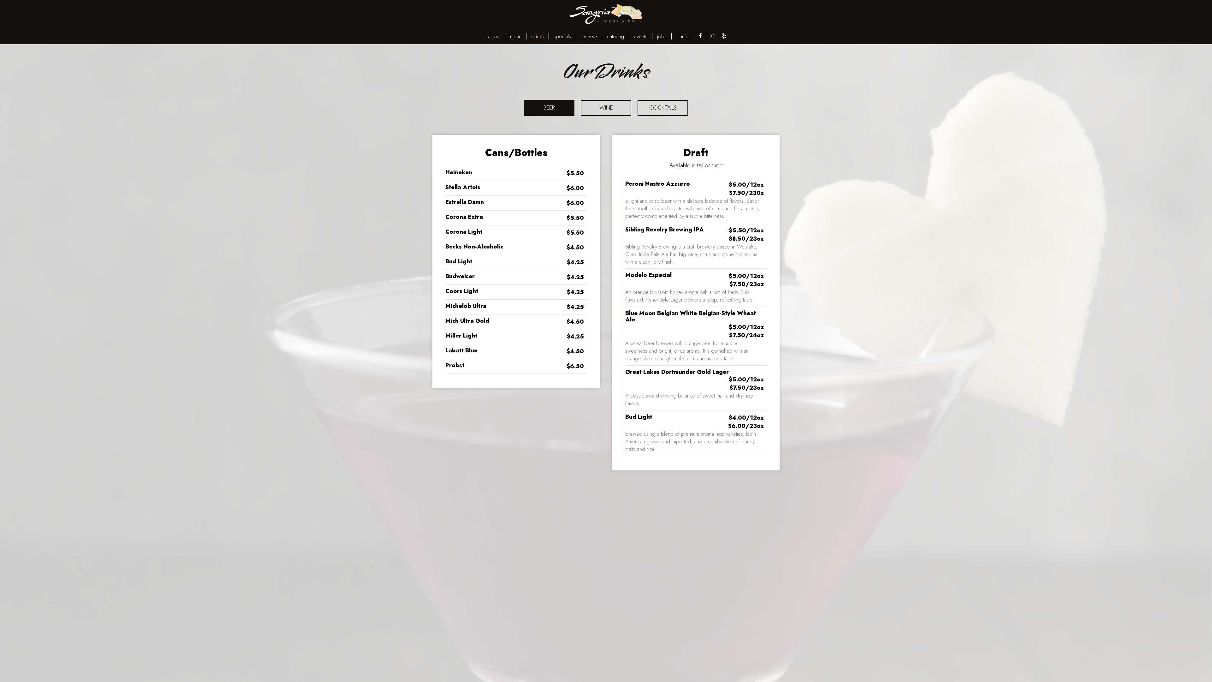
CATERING (615, 36)
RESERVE (589, 36)
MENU (515, 36)
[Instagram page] (712, 36)
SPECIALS (562, 36)
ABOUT (494, 36)
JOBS (662, 36)
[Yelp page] (724, 36)
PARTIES (683, 36)
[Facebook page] (700, 36)
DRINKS (537, 36)
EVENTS (640, 36)
